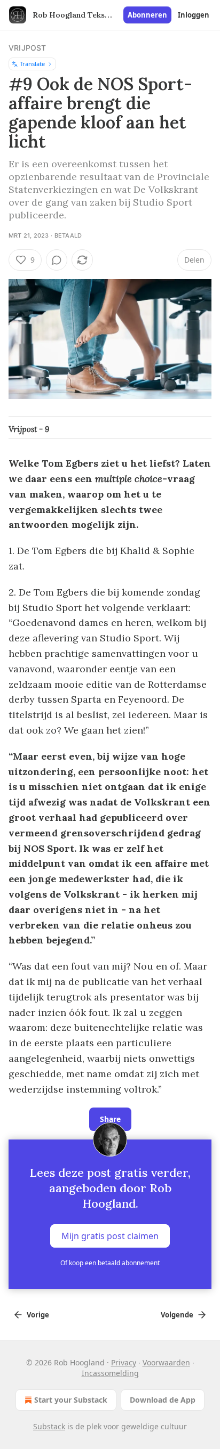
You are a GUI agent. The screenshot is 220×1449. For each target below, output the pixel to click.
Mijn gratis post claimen (110, 1236)
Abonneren (147, 15)
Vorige (38, 1315)
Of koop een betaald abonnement (110, 1262)
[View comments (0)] (56, 260)
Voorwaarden (166, 1362)
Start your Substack (70, 1400)
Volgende (177, 1315)
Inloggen (193, 15)
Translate (32, 64)
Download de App (162, 1400)
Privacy (123, 1362)
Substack (49, 1426)
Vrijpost (27, 47)
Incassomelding (110, 1373)
